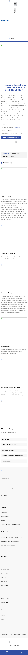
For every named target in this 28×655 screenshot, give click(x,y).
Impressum (22, 632)
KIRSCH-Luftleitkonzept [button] (9, 444)
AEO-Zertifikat (4, 581)
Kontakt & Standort (5, 598)
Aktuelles (3, 615)
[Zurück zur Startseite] (5, 20)
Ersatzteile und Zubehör (6, 549)
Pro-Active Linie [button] (6, 461)
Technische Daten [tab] (15, 153)
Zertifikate (4, 556)
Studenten (3, 520)
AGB (11, 634)
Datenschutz (5, 634)
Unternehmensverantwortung (7, 488)
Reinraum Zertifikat (5, 585)
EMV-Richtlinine (4, 577)
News (2, 610)
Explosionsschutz (4, 573)
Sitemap (15, 632)
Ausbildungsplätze (4, 516)
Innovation (3, 499)
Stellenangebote (4, 512)
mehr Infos (17, 127)
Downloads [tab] (5, 156)
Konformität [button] (5, 439)
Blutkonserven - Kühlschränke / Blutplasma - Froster (12, 537)
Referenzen (17, 634)
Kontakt (3, 593)
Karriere (3, 507)
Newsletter (3, 623)
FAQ (10, 632)
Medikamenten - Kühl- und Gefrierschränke (10, 541)
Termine (2, 619)
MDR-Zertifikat (4, 562)
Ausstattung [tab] (6, 153)
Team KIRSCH (4, 495)
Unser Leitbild (4, 484)
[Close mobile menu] (9, 0)
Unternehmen (5, 478)
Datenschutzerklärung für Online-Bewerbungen (10, 524)
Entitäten (24, 634)
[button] (11, 38)
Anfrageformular (4, 602)
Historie (2, 491)
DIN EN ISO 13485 (5, 566)
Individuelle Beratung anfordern (11, 137)
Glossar (5, 632)
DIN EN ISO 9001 (5, 569)
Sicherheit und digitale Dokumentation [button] (12, 455)
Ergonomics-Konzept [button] (7, 450)
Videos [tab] (12, 156)
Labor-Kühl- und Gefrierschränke (8, 545)
